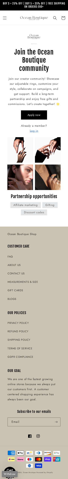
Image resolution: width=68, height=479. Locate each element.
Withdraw (10, 474)
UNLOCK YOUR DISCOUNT (18, 256)
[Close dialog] (63, 214)
